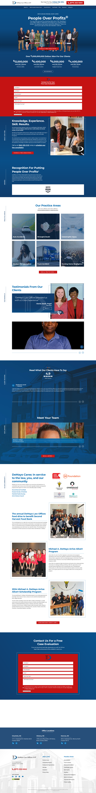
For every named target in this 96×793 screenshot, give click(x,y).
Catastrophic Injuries (68, 767)
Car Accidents (67, 760)
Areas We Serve (47, 7)
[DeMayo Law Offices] (21, 2)
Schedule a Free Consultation (47, 48)
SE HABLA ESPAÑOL (55, 3)
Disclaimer (45, 769)
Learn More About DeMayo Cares (47, 622)
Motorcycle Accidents (69, 765)
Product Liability (67, 782)
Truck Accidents (67, 762)
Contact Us (70, 7)
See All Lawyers (47, 456)
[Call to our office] (13, 743)
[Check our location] (16, 743)
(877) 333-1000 (76, 3)
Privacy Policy (43, 112)
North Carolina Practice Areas (36, 7)
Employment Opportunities (48, 765)
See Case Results (48, 71)
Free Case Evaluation (17, 114)
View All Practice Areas (47, 272)
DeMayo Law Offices (46, 790)
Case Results (54, 7)
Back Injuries (67, 769)
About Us (26, 7)
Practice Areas (46, 760)
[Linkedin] (16, 776)
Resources (64, 7)
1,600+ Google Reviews (34, 39)
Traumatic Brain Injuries (69, 779)
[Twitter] (19, 776)
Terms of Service (51, 112)
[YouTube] (22, 776)
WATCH (47, 308)
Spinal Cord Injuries (68, 777)
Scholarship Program (47, 762)
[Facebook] (12, 776)
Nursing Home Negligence (70, 774)
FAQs (59, 7)
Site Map (44, 767)
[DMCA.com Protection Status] (16, 778)
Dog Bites (66, 772)
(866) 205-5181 (24, 145)
